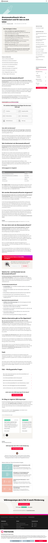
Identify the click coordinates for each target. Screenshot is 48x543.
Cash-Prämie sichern (31, 510)
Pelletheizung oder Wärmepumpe (14, 347)
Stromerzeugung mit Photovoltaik (22, 524)
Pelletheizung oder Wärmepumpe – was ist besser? (21, 480)
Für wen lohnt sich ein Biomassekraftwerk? (9, 64)
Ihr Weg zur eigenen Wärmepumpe (8, 73)
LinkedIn (34, 526)
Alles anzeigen (6, 430)
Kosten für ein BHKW (39, 51)
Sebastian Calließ (10, 23)
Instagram (35, 524)
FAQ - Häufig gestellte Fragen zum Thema (9, 72)
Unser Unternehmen (4, 524)
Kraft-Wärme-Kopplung (40, 44)
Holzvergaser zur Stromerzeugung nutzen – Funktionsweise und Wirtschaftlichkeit (21, 473)
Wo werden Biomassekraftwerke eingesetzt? (10, 62)
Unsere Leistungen (4, 523)
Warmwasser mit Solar (40, 42)
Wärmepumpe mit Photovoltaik (8, 345)
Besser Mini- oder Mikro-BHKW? (41, 52)
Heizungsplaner (16, 410)
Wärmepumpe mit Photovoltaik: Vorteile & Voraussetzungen (21, 487)
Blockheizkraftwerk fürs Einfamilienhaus (10, 97)
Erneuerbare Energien (40, 28)
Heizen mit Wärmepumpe (20, 523)
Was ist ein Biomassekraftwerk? (7, 58)
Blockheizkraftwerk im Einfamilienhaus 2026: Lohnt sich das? (21, 466)
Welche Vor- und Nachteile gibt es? (8, 66)
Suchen (25, 266)
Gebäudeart (38, 75)
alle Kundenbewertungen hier (6, 442)
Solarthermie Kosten (39, 59)
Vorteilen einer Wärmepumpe (11, 334)
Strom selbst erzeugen (40, 49)
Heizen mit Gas (19, 529)
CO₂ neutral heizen (39, 54)
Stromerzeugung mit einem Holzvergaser (10, 139)
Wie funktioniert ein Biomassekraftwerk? (9, 60)
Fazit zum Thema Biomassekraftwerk (8, 70)
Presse (2, 526)
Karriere (2, 527)
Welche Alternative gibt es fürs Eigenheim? (9, 68)
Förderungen (18, 526)
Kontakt (2, 529)
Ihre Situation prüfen (17, 395)
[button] (46, 1)
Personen (37, 83)
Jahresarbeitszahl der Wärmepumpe (18, 187)
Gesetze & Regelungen (20, 527)
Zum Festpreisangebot (17, 448)
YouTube (35, 523)
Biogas (3, 138)
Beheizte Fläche (38, 79)
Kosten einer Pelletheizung (7, 251)
